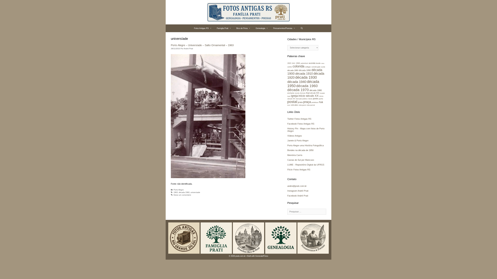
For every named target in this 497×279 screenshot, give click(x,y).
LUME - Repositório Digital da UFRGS (305, 165)
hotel (288, 96)
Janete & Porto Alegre (297, 140)
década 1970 (298, 90)
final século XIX (312, 93)
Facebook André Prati (297, 196)
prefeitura (315, 102)
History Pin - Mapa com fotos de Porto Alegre (305, 129)
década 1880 (292, 70)
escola (297, 93)
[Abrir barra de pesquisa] (301, 28)
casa (322, 63)
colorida (298, 66)
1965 (298, 63)
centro (289, 67)
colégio (308, 67)
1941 (293, 63)
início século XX (308, 95)
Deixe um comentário (182, 195)
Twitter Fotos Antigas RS (299, 119)
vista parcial (310, 105)
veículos (294, 105)
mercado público (302, 99)
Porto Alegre (179, 190)
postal (292, 102)
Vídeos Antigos (294, 136)
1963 (176, 192)
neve (310, 99)
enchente (290, 93)
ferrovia (302, 93)
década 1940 (296, 82)
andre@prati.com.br (297, 186)
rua (321, 102)
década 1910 (304, 73)
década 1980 (315, 90)
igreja (294, 95)
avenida (312, 63)
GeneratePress (261, 256)
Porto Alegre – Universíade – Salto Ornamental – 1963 (202, 45)
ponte (315, 98)
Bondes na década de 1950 (300, 150)
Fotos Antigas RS (201, 28)
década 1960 (184, 192)
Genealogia (260, 28)
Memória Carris (294, 155)
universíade (195, 192)
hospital (322, 93)
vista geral (302, 105)
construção (315, 67)
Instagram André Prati (297, 191)
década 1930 (306, 77)
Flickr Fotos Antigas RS (298, 169)
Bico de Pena (242, 28)
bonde (318, 63)
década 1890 (305, 70)
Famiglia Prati (222, 28)
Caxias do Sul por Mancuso (300, 160)
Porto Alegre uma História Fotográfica (305, 145)
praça (307, 102)
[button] (211, 28)
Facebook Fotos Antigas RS (300, 124)
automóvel (304, 63)
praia (300, 102)
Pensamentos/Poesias (282, 28)
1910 (289, 63)
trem (288, 105)
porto (321, 99)
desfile (323, 67)
